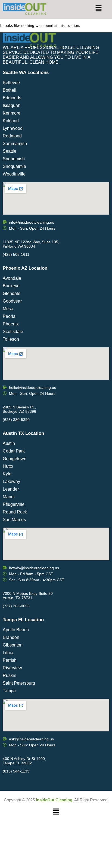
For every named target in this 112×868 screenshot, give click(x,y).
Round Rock (15, 512)
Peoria (9, 316)
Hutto (8, 466)
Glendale (11, 293)
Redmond (12, 136)
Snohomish (14, 158)
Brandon (11, 637)
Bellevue (11, 82)
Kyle (7, 474)
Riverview (12, 668)
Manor (9, 496)
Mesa (8, 308)
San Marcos (14, 519)
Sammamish (15, 143)
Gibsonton (13, 645)
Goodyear (12, 301)
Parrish (10, 660)
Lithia (8, 652)
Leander (11, 489)
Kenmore (11, 113)
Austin (9, 443)
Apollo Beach (16, 629)
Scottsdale (13, 331)
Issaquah (11, 105)
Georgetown (14, 458)
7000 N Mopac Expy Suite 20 (28, 593)
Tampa (9, 690)
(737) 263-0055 (16, 606)
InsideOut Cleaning (54, 800)
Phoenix (11, 324)
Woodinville (14, 174)
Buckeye (11, 286)
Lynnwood (13, 128)
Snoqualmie (14, 166)
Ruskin (9, 675)
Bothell (9, 90)
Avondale (12, 278)
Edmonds (12, 98)
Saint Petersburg (19, 683)
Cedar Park (14, 451)
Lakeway (11, 481)
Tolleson (11, 339)
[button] (98, 9)
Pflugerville (13, 504)
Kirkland (11, 120)
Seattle (9, 151)
